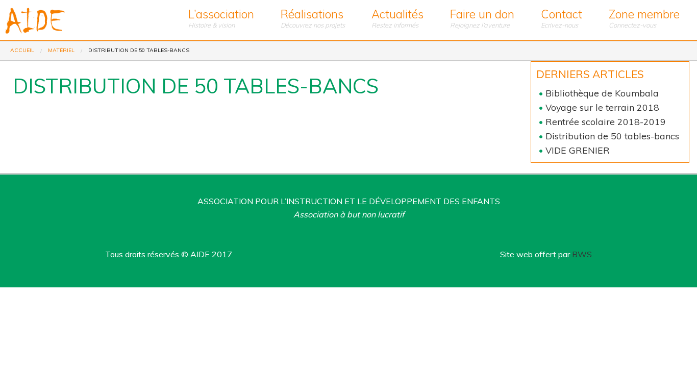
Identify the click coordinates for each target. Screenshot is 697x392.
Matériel (61, 50)
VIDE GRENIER (577, 150)
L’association (221, 18)
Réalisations (313, 18)
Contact (561, 18)
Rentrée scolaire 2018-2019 (605, 121)
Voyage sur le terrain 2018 (602, 107)
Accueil (22, 50)
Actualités (397, 18)
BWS (582, 254)
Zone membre (644, 18)
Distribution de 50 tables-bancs (612, 135)
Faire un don (482, 18)
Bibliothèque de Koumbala (602, 93)
